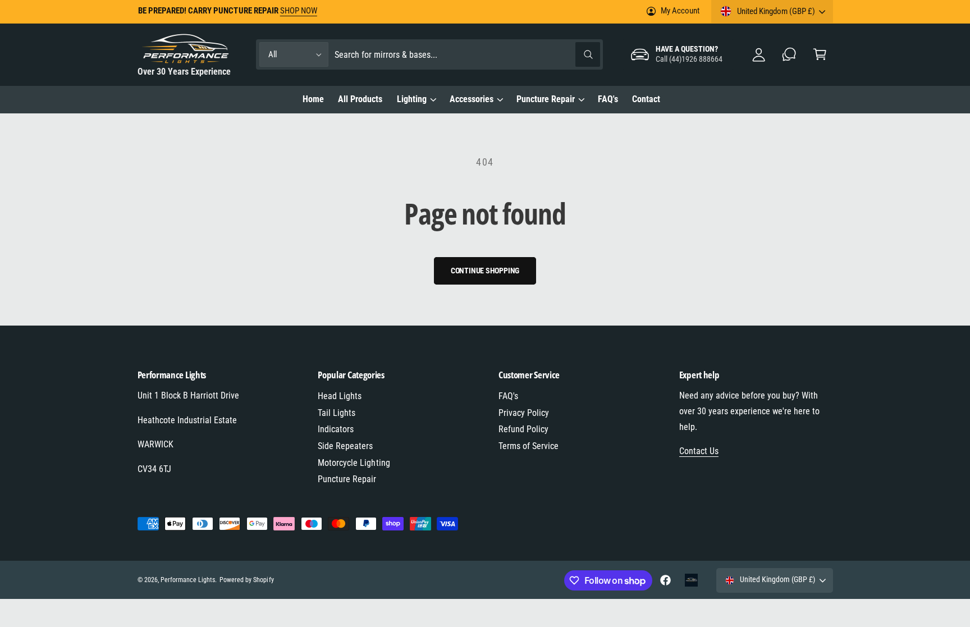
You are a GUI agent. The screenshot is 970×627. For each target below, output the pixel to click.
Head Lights (340, 396)
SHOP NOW (298, 11)
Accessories (471, 99)
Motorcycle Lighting (354, 462)
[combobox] (467, 54)
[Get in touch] (789, 54)
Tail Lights (336, 413)
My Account (680, 11)
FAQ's (508, 396)
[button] (819, 54)
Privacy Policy (523, 413)
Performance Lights (188, 580)
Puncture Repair (545, 99)
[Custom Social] (691, 580)
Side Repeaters (345, 446)
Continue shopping (485, 270)
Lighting (412, 99)
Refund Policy (523, 429)
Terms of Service (528, 446)
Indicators (336, 429)
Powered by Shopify (246, 580)
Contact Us (699, 451)
